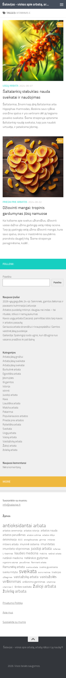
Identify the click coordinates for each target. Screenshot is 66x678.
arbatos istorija (31, 530)
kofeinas (57, 549)
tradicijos (56, 572)
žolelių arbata (10, 450)
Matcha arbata (10, 407)
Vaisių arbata (10, 437)
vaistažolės (48, 577)
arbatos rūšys (48, 535)
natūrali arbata (54, 553)
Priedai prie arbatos (15, 202)
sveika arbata (32, 567)
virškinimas (12, 581)
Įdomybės (8, 378)
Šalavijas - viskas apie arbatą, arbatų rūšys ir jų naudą (26, 4)
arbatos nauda (49, 530)
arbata (39, 525)
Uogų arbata (10, 85)
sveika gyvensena (48, 567)
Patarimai (8, 411)
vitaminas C (8, 587)
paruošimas (24, 562)
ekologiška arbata (31, 540)
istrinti (6, 390)
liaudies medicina (26, 553)
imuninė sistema (29, 544)
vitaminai (51, 582)
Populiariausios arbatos (15, 416)
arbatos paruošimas (14, 535)
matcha (43, 553)
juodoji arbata (41, 548)
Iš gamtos (8, 382)
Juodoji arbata (10, 394)
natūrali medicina (13, 558)
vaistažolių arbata (26, 577)
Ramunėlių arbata (14, 567)
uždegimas (7, 577)
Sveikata (7, 428)
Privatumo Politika (13, 603)
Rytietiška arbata (12, 424)
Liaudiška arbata (11, 403)
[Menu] (61, 4)
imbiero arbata (10, 544)
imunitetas (48, 544)
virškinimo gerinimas (33, 581)
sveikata (28, 571)
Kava (5, 399)
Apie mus (8, 612)
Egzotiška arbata (12, 373)
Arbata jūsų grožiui (13, 356)
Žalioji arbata (9, 445)
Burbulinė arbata (12, 369)
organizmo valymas (10, 562)
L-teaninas (8, 553)
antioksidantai (17, 525)
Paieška (7, 276)
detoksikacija (10, 539)
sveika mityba (10, 572)
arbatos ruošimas (34, 535)
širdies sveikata (23, 586)
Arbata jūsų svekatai (13, 365)
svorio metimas (44, 572)
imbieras (51, 539)
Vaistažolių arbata (12, 441)
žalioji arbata (44, 586)
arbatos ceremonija (12, 530)
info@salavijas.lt (11, 504)
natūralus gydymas (36, 558)
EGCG (20, 540)
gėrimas (42, 540)
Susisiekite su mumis (14, 622)
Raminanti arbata (38, 562)
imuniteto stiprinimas (16, 548)
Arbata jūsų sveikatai (14, 361)
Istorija (6, 386)
